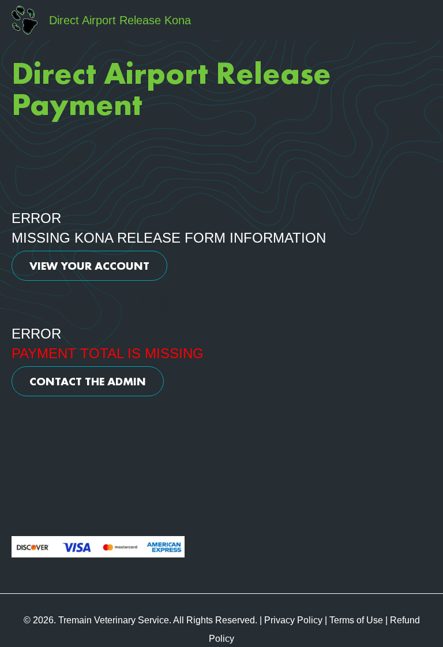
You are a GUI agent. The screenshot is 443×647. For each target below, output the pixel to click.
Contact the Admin (87, 381)
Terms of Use (356, 620)
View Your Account (89, 265)
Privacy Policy (293, 620)
